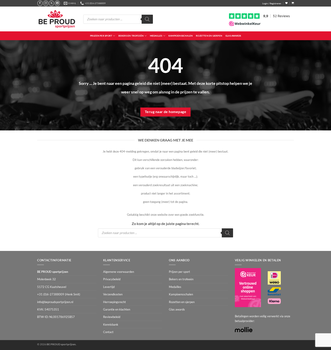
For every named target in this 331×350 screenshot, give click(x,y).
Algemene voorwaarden (118, 272)
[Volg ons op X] (51, 3)
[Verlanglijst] (286, 3)
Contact (108, 332)
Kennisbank (110, 324)
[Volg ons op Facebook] (40, 3)
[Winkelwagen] (293, 3)
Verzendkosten (112, 294)
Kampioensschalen (180, 35)
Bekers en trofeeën (131, 35)
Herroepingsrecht (114, 302)
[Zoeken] (147, 19)
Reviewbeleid (111, 317)
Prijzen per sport (101, 35)
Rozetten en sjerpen (209, 35)
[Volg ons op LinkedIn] (57, 3)
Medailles (156, 35)
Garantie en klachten (116, 309)
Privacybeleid (111, 279)
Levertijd (109, 287)
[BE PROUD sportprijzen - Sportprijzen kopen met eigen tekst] (57, 19)
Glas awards (233, 35)
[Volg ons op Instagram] (45, 3)
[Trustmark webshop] (248, 287)
